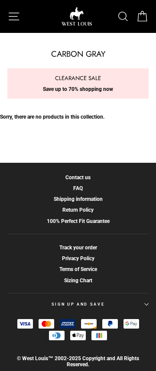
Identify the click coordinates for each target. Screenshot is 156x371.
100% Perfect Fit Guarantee (78, 221)
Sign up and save (78, 304)
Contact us (78, 177)
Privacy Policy (78, 258)
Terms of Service (78, 269)
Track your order (78, 248)
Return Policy (78, 210)
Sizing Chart (78, 280)
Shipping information (78, 199)
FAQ (78, 188)
